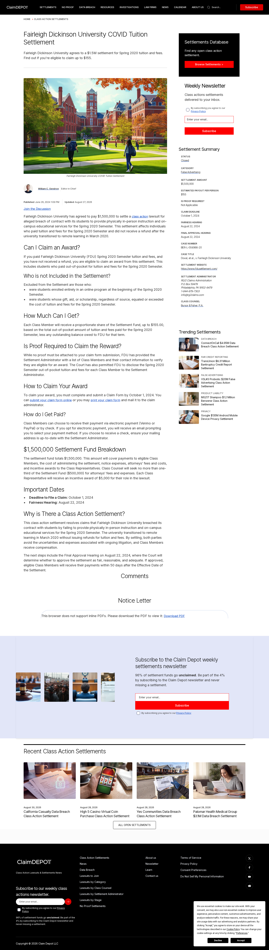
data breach (87, 7)
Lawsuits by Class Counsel (95, 887)
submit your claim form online (51, 400)
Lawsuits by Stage (91, 900)
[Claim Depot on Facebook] (249, 867)
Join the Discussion (37, 209)
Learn (148, 869)
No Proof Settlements (93, 906)
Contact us (151, 875)
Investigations (129, 7)
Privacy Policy (198, 111)
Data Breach (87, 869)
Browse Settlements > (209, 64)
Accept (241, 940)
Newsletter (151, 863)
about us (198, 7)
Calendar (180, 7)
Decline (218, 940)
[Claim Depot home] (17, 7)
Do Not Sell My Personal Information (202, 876)
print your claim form (105, 400)
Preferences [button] (242, 933)
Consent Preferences (193, 870)
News (165, 7)
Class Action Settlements (51, 19)
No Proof (68, 7)
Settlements (48, 7)
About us (150, 857)
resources (107, 7)
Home (27, 19)
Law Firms (150, 7)
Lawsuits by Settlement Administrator (102, 893)
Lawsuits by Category (93, 881)
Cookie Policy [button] (233, 929)
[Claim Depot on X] (249, 858)
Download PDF (174, 616)
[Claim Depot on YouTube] (249, 876)
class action (140, 216)
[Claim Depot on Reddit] (249, 885)
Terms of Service (190, 857)
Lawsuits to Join (89, 875)
